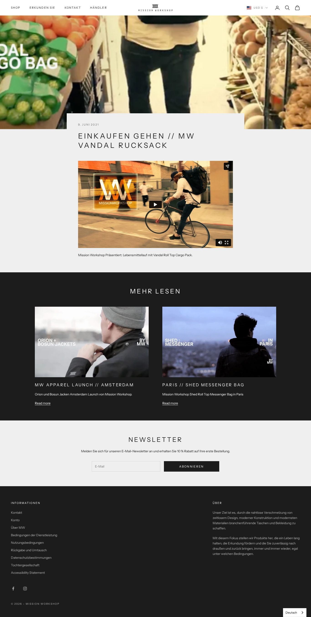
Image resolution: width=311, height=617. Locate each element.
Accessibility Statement (28, 573)
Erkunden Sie (43, 7)
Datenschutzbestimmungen (31, 558)
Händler (98, 7)
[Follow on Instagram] (25, 588)
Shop (15, 7)
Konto (15, 520)
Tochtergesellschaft (25, 565)
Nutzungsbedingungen (27, 543)
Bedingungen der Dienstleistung (34, 535)
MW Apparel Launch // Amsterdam (84, 384)
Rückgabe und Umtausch (29, 550)
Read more (43, 403)
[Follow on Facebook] (13, 588)
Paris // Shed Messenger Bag (203, 384)
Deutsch (291, 612)
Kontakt (73, 7)
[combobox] (294, 612)
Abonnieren (191, 466)
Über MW (18, 528)
